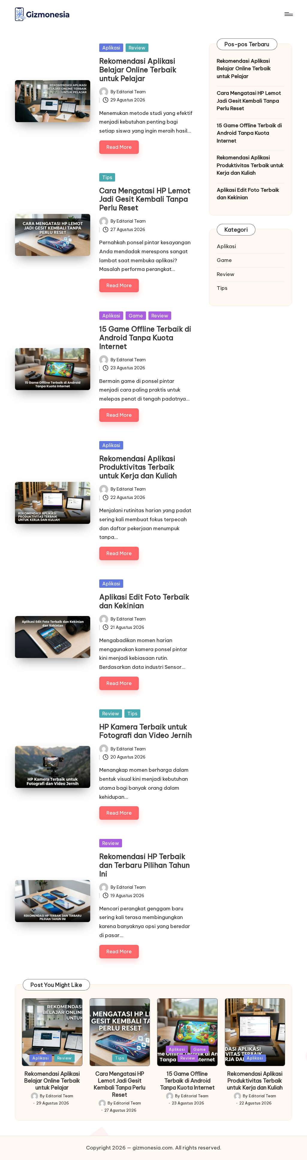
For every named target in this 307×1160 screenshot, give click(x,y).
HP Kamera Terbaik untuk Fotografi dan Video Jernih (145, 731)
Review (137, 48)
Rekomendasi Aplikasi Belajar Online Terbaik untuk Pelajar (137, 69)
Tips (107, 177)
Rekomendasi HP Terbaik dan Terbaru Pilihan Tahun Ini (144, 865)
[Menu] (288, 14)
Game (136, 316)
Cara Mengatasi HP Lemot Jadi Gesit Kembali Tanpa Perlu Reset (144, 199)
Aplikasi (111, 48)
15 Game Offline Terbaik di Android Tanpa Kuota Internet (145, 337)
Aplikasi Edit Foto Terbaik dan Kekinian (144, 601)
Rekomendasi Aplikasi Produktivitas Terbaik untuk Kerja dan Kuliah (138, 467)
